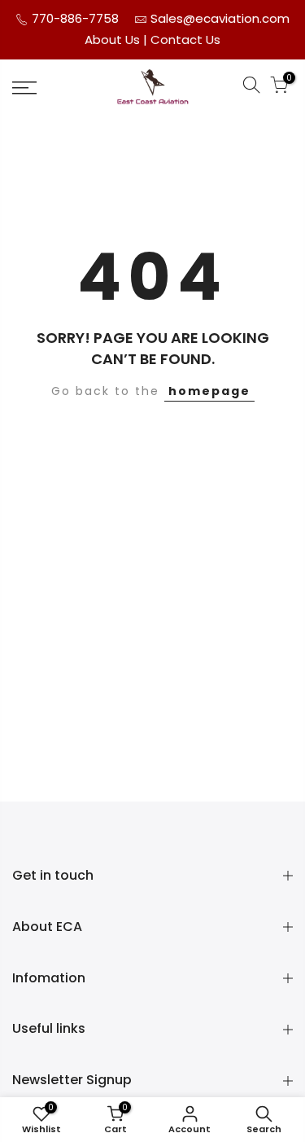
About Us (114, 39)
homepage (209, 391)
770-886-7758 (73, 18)
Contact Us (185, 39)
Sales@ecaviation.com (220, 18)
